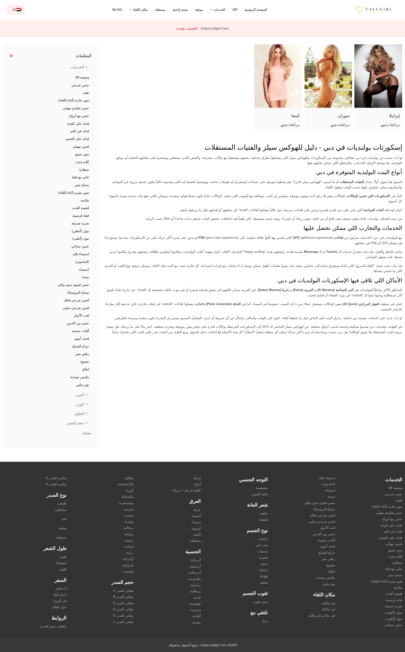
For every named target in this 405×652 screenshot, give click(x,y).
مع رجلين (328, 584)
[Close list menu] (86, 67)
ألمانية (196, 616)
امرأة (197, 478)
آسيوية (196, 516)
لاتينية (197, 534)
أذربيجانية (194, 572)
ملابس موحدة (325, 577)
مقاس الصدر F (123, 622)
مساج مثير (395, 575)
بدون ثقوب (260, 602)
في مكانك (328, 609)
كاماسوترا (328, 484)
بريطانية (195, 591)
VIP (234, 9)
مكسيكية (127, 496)
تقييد (399, 500)
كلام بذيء (395, 556)
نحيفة (264, 564)
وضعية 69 (395, 488)
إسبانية (129, 546)
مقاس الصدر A (123, 590)
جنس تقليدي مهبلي (389, 512)
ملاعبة (398, 587)
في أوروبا (60, 601)
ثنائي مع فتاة (393, 569)
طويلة (264, 576)
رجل (265, 621)
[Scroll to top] (394, 632)
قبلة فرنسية (394, 600)
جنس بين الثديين (324, 534)
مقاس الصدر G (56, 478)
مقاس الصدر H (56, 484)
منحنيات (262, 551)
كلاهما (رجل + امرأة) (186, 490)
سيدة (331, 496)
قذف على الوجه (391, 525)
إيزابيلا (394, 115)
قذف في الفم (392, 531)
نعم (64, 519)
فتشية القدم (394, 594)
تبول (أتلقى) (394, 619)
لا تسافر (61, 588)
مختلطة (195, 541)
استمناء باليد (327, 478)
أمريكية (196, 560)
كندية (197, 597)
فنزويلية (128, 565)
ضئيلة (264, 582)
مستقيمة (262, 488)
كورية (130, 490)
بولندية (129, 521)
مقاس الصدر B (123, 597)
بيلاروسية (194, 579)
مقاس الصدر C (123, 603)
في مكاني (328, 603)
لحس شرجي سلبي (322, 521)
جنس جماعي (393, 625)
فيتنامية (129, 571)
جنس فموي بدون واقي (319, 503)
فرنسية (196, 610)
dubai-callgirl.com (215, 28)
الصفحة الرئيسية (255, 9)
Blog (117, 9)
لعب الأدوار (327, 527)
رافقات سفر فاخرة (53, 626)
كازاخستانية (126, 484)
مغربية (129, 509)
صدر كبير (261, 545)
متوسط (61, 563)
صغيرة (263, 557)
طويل (63, 569)
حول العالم (59, 607)
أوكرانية (128, 559)
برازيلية (196, 585)
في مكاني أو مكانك (321, 615)
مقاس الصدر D (123, 609)
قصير (63, 557)
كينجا (295, 115)
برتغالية (129, 527)
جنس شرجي (393, 494)
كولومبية (195, 603)
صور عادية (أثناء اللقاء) (386, 506)
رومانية (129, 534)
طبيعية (263, 519)
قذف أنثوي (327, 546)
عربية (197, 509)
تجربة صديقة (393, 606)
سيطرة (397, 562)
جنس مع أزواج (392, 519)
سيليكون (61, 509)
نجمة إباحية (180, 9)
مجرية (196, 622)
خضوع (331, 565)
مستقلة (160, 9)
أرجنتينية (195, 566)
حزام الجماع (327, 553)
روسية (129, 540)
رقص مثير (328, 559)
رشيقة (263, 570)
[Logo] (378, 9)
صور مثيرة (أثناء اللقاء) (386, 581)
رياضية (263, 538)
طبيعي (62, 503)
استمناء (330, 490)
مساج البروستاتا (324, 509)
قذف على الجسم (390, 538)
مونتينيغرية (126, 503)
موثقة (199, 9)
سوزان (344, 115)
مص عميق (395, 550)
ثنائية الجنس (259, 494)
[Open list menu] (86, 394)
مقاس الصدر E (123, 615)
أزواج (197, 484)
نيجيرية (129, 515)
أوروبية (196, 528)
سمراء (196, 522)
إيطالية (129, 478)
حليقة (264, 513)
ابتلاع (332, 571)
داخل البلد (60, 594)
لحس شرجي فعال (322, 515)
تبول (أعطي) (393, 612)
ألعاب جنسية (326, 540)
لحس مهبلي (394, 544)
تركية (130, 553)
